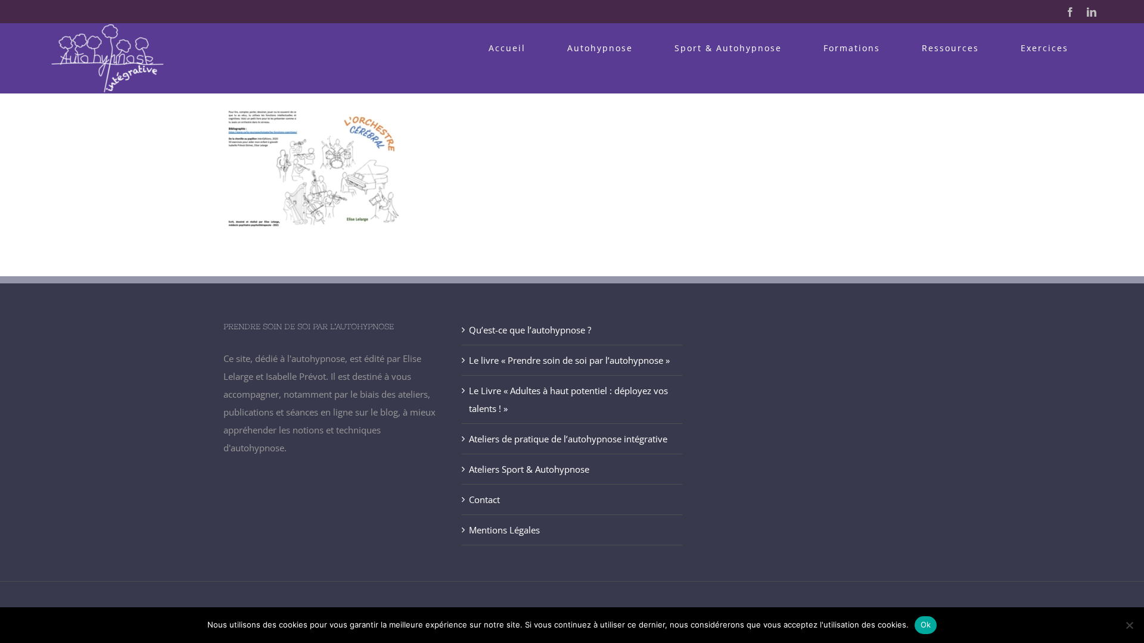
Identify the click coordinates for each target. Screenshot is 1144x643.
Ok (926, 624)
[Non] (1129, 625)
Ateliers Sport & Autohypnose (529, 469)
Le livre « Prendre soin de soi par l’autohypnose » (569, 360)
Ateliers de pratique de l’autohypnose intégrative (568, 439)
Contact (484, 499)
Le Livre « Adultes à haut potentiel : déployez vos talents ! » (568, 399)
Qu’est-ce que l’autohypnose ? (530, 330)
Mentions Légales (504, 530)
